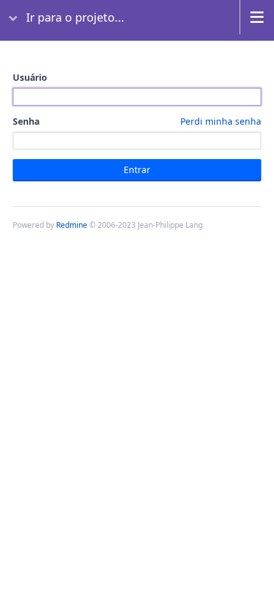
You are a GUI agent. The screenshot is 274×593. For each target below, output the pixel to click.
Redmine (71, 225)
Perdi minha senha (220, 121)
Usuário (30, 77)
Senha (137, 121)
